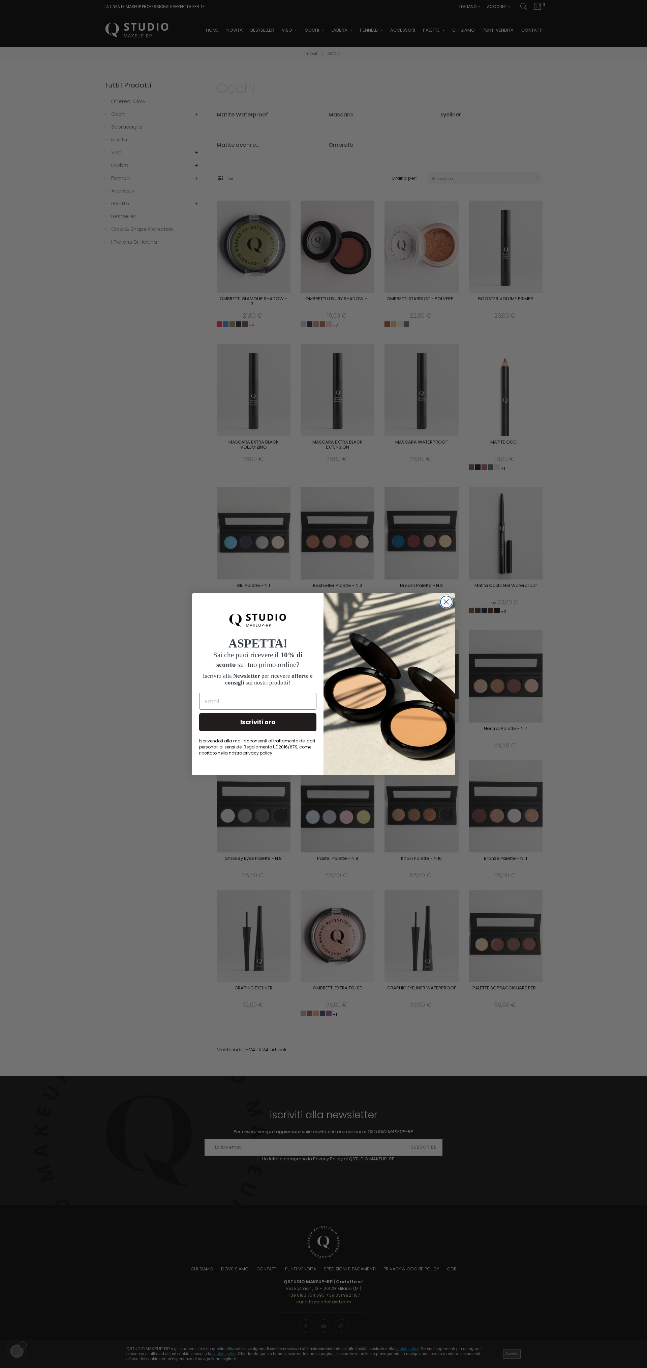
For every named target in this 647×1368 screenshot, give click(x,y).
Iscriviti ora (258, 722)
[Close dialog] (446, 602)
